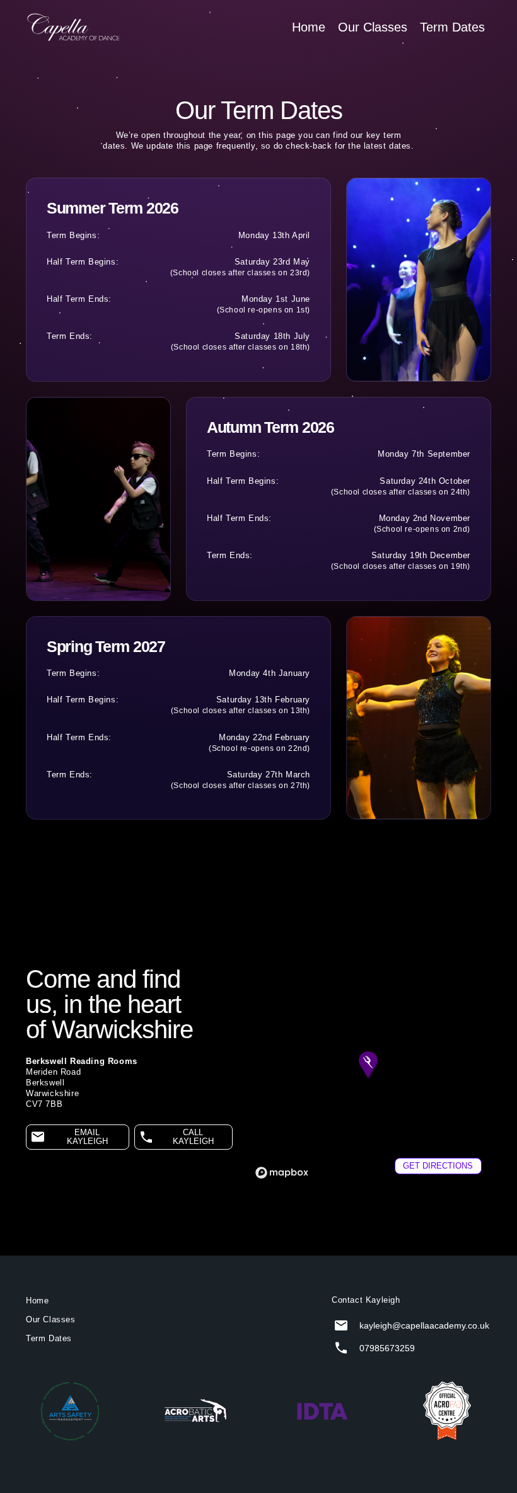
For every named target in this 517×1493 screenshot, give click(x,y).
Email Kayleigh (87, 1137)
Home (308, 27)
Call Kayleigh (193, 1137)
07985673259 (387, 1348)
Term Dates (452, 27)
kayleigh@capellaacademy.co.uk (424, 1325)
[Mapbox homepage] (282, 1172)
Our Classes (372, 27)
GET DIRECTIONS (438, 1166)
